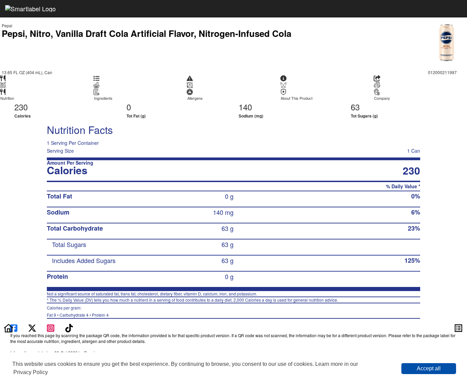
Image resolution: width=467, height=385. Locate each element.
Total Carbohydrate (75, 228)
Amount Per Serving (70, 162)
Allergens (195, 98)
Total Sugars (69, 244)
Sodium (58, 212)
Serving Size (60, 150)
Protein (57, 276)
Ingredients (103, 98)
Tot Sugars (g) (364, 116)
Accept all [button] (429, 368)
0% (415, 196)
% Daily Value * (403, 186)
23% (414, 228)
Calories (22, 116)
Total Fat (59, 196)
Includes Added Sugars (84, 260)
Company (382, 98)
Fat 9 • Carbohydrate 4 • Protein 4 (78, 311)
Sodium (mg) (251, 116)
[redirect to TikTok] (69, 327)
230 (21, 107)
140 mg (223, 212)
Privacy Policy (30, 372)
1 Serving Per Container (73, 142)
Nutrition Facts (80, 129)
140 (245, 107)
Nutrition (7, 98)
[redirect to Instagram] (51, 327)
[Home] (8, 327)
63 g (228, 228)
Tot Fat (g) (136, 116)
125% (412, 260)
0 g (229, 196)
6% (415, 212)
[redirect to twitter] (32, 327)
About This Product (296, 98)
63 (355, 107)
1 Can (413, 150)
